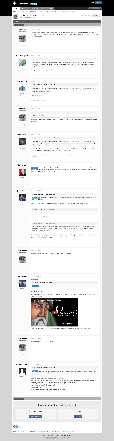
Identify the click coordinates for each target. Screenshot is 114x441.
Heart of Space (22, 56)
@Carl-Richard (34, 119)
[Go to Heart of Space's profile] (22, 62)
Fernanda (22, 165)
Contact (69, 435)
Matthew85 (27, 17)
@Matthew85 (34, 168)
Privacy (57, 435)
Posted (35, 29)
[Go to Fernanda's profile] (22, 172)
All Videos (35, 8)
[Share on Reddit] (19, 426)
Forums (16, 8)
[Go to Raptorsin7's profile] (22, 283)
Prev (18, 24)
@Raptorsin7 (34, 341)
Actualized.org (46, 435)
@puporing (35, 371)
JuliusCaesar (22, 191)
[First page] (15, 25)
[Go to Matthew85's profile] (15, 16)
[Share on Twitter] (17, 426)
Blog (43, 8)
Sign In (91, 2)
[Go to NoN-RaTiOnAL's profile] (22, 371)
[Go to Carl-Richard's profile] (22, 88)
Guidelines (25, 8)
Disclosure (63, 435)
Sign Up (98, 2)
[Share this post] (98, 29)
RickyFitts (22, 135)
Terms (52, 435)
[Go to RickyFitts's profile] (22, 141)
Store (50, 8)
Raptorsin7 (22, 276)
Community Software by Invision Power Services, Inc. (57, 438)
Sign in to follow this (86, 15)
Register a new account (36, 416)
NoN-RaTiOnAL (22, 364)
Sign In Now (78, 416)
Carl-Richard (22, 81)
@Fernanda (34, 253)
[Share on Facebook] (14, 426)
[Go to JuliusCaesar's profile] (22, 197)
